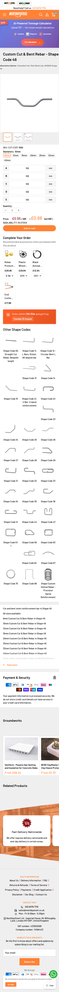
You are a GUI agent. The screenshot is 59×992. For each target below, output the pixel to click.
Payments (26, 889)
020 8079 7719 (39, 8)
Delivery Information (31, 880)
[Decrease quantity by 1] (5, 210)
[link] (9, 254)
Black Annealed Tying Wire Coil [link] (38, 264)
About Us (14, 880)
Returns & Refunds (19, 885)
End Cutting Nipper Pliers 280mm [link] (9, 296)
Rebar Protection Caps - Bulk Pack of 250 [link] (10, 264)
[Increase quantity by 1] (18, 210)
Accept (11, 984)
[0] (53, 14)
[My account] (47, 14)
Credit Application (43, 889)
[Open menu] (4, 14)
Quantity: (7, 206)
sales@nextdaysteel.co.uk (31, 910)
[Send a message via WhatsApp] (53, 974)
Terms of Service (38, 885)
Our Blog (29, 894)
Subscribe (29, 961)
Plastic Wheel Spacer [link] (22, 264)
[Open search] (41, 14)
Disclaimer (17, 894)
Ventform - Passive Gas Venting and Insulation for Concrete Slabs (21, 766)
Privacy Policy (12, 889)
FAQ (45, 880)
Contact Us (41, 894)
